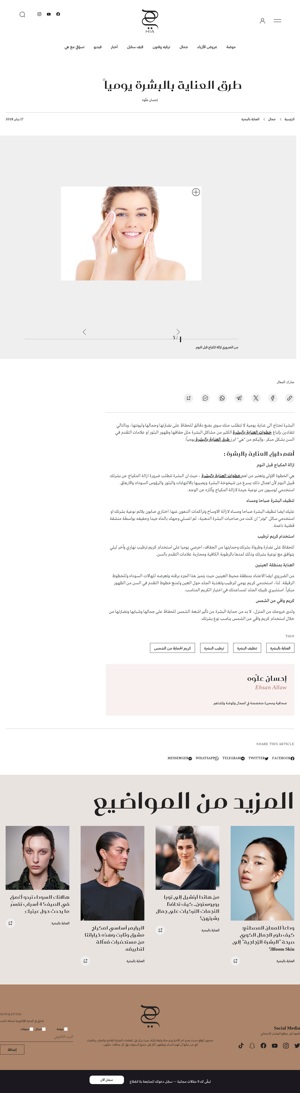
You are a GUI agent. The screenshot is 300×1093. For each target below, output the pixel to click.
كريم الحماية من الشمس (172, 648)
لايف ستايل (135, 46)
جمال (184, 46)
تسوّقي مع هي (74, 46)
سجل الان (106, 1079)
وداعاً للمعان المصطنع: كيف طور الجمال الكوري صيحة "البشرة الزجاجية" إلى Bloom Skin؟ (263, 938)
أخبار (114, 46)
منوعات (25, 1029)
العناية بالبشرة (250, 119)
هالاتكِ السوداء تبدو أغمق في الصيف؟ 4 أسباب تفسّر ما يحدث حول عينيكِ (39, 904)
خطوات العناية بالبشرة (252, 432)
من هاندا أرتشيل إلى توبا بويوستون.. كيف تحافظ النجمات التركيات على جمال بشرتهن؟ (187, 907)
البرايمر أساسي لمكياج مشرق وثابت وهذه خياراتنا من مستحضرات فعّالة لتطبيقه (114, 938)
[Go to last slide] (178, 332)
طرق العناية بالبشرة (213, 439)
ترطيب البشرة (214, 648)
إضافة (12, 1049)
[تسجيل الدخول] (262, 21)
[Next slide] (84, 332)
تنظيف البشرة (247, 648)
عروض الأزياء (207, 46)
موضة (231, 46)
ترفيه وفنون (161, 46)
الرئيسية (289, 119)
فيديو (98, 46)
